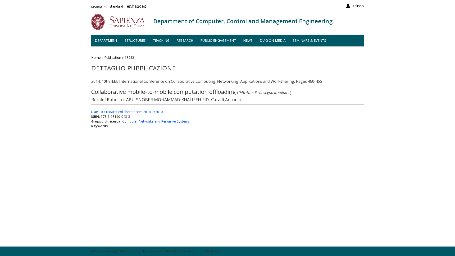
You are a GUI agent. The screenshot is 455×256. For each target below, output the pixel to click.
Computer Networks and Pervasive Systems (156, 121)
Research (185, 40)
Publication (112, 57)
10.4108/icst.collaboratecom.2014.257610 (127, 112)
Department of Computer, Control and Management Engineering (242, 21)
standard (116, 6)
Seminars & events (309, 40)
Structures (135, 40)
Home (96, 57)
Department (106, 40)
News (248, 40)
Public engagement (218, 40)
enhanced (136, 7)
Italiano (358, 6)
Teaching (161, 40)
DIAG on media (273, 40)
